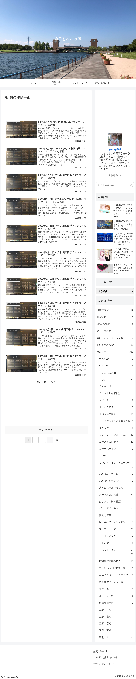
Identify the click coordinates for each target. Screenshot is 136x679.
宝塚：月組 (116, 609)
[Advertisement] (46, 108)
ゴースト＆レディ (116, 441)
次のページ (46, 429)
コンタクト (116, 455)
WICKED (116, 358)
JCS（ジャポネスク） (116, 480)
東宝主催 (116, 589)
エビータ (116, 400)
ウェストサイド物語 (116, 393)
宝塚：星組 (116, 616)
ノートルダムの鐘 (116, 494)
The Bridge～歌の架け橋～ (116, 568)
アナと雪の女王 (115, 331)
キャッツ (116, 428)
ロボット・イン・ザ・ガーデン (116, 552)
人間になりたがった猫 (116, 487)
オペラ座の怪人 (116, 414)
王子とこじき (116, 407)
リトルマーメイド (116, 543)
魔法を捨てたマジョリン (116, 522)
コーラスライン (116, 448)
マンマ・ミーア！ (116, 529)
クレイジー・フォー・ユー (116, 435)
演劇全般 (116, 637)
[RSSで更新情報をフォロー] (120, 175)
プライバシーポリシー (105, 664)
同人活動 (115, 317)
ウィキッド (116, 386)
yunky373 (115, 149)
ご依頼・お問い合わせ (105, 657)
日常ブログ (115, 310)
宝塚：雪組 (116, 623)
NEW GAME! (115, 324)
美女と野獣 (116, 515)
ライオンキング (116, 536)
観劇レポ (115, 351)
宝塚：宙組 (116, 630)
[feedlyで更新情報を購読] (116, 175)
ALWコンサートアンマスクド (116, 575)
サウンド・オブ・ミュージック (116, 464)
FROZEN (116, 365)
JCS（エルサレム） (116, 473)
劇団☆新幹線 (116, 602)
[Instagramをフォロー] (113, 175)
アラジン (116, 379)
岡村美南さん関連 (115, 345)
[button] (131, 185)
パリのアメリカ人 (116, 508)
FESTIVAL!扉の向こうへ (116, 561)
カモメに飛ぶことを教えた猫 (116, 421)
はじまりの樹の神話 (116, 501)
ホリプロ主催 (116, 595)
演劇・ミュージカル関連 (115, 338)
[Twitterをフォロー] (109, 175)
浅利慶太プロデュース (116, 582)
